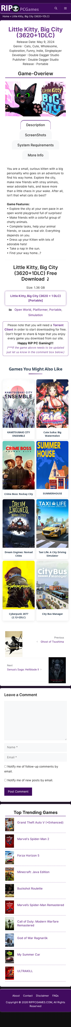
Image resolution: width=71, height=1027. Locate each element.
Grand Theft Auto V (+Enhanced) (40, 822)
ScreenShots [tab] (35, 135)
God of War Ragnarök (32, 938)
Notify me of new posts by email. (30, 780)
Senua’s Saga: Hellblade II (23, 669)
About (16, 995)
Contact (28, 995)
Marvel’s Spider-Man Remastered (40, 905)
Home (6, 16)
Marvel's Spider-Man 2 (33, 839)
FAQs (55, 995)
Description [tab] (35, 125)
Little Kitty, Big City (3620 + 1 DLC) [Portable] (35, 298)
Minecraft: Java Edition (33, 872)
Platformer (40, 309)
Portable (55, 309)
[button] (56, 8)
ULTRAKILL (25, 971)
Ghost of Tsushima (52, 641)
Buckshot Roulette (30, 888)
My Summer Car (28, 954)
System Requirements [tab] (35, 145)
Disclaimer (42, 995)
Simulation (35, 315)
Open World (22, 309)
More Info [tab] (35, 155)
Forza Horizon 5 (28, 855)
